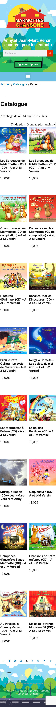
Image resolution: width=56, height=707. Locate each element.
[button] (28, 76)
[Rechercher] (50, 53)
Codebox (34, 693)
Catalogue (20, 84)
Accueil (5, 84)
